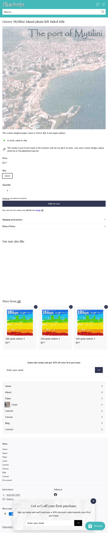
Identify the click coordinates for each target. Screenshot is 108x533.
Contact (5, 476)
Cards (4, 461)
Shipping (5, 198)
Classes (5, 469)
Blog (4, 472)
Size (4, 170)
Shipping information (12, 219)
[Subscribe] (78, 523)
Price (4, 158)
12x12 (7, 176)
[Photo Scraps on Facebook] (55, 494)
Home (4, 449)
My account (7, 480)
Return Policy (8, 226)
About (4, 453)
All (19, 301)
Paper (4, 457)
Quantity (6, 185)
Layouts (5, 465)
